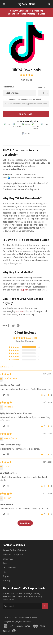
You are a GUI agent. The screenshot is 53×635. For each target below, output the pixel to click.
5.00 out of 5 (31, 337)
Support (7, 576)
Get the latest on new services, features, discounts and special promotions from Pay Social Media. (22, 596)
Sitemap (7, 580)
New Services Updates (13, 554)
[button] (26, 75)
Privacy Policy (7, 617)
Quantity (41, 87)
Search (6, 563)
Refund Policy (19, 617)
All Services (8, 559)
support (25, 289)
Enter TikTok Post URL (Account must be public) (22, 99)
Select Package (9, 87)
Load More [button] (25, 523)
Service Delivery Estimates (15, 550)
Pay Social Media (26, 4)
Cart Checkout (9, 567)
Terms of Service (31, 617)
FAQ (4, 571)
